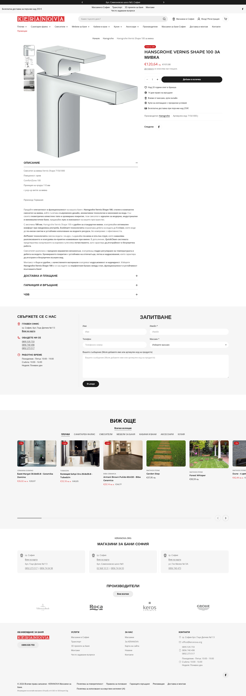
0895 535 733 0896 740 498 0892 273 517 (188, 650)
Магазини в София (101, 7)
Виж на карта (31, 559)
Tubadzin (64, 470)
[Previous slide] (218, 518)
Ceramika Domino (25, 470)
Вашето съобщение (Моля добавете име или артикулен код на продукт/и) (117, 352)
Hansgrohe (108, 38)
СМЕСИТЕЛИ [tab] (105, 434)
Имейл (154, 326)
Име (85, 326)
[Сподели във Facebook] (159, 127)
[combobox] (123, 19)
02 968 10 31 (103, 568)
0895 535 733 (28, 341)
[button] (82, 2)
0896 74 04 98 (46, 568)
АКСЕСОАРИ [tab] (167, 434)
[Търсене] (164, 18)
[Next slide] (226, 518)
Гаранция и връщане (140, 683)
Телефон (87, 339)
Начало (96, 38)
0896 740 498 (28, 345)
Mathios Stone (153, 470)
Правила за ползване (116, 683)
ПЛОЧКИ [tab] (65, 434)
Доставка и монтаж (177, 683)
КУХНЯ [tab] (181, 434)
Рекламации (159, 683)
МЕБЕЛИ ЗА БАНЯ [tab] (126, 434)
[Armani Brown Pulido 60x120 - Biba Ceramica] (123, 455)
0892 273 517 (28, 348)
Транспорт (117, 7)
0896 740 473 (174, 568)
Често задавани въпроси (123, 10)
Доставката (149, 68)
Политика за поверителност (90, 683)
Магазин (154, 339)
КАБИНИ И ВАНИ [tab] (148, 434)
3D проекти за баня (134, 7)
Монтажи (150, 7)
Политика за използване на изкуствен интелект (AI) (101, 688)
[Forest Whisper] (209, 454)
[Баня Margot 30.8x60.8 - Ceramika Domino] (37, 453)
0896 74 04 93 (117, 568)
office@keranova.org (192, 642)
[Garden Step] (166, 453)
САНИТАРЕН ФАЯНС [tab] (84, 434)
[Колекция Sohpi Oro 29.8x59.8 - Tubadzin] (80, 453)
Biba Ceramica (109, 474)
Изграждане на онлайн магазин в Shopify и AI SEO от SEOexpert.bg (42, 690)
